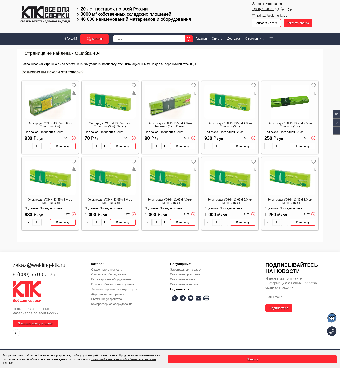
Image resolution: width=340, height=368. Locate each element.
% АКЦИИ (70, 38)
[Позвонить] (332, 331)
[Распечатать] (206, 298)
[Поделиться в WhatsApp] (175, 298)
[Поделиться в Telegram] (183, 298)
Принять (252, 359)
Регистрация (273, 3)
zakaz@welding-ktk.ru (272, 15)
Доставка (233, 38)
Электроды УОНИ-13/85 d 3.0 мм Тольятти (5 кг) (290, 201)
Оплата (217, 38)
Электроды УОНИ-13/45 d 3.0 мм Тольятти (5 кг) (50, 201)
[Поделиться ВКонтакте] (191, 298)
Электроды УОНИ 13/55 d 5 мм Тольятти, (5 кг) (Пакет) (110, 125)
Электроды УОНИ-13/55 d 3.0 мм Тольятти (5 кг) (50, 125)
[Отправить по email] (198, 298)
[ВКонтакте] (16, 332)
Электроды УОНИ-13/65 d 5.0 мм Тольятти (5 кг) (230, 201)
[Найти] (189, 38)
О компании (253, 38)
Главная (201, 38)
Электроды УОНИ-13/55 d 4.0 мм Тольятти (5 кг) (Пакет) (170, 125)
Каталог (97, 38)
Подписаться (278, 308)
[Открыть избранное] (276, 9)
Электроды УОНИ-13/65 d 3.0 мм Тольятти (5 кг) (110, 201)
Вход (259, 3)
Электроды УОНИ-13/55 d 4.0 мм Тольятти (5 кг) (230, 125)
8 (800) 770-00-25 (263, 9)
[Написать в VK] (332, 318)
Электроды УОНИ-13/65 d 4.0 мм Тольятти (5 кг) (170, 201)
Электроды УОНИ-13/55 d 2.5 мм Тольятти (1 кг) (290, 125)
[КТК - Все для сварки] (46, 14)
